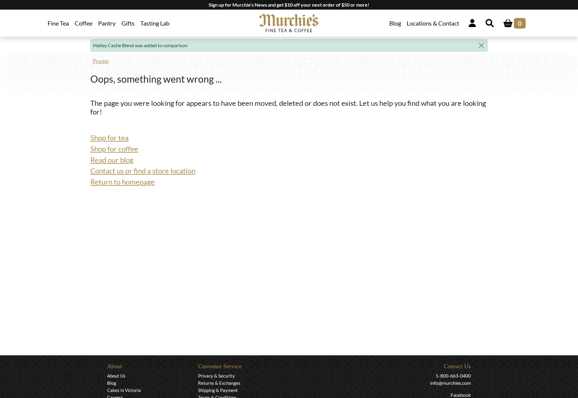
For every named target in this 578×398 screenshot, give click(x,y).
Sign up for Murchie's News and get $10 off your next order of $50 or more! (289, 5)
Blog (395, 23)
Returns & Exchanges (219, 383)
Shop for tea (109, 137)
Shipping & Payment (218, 390)
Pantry (107, 23)
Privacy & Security (216, 375)
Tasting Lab (154, 23)
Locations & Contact (433, 23)
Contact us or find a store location (142, 170)
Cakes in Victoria (124, 390)
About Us (116, 375)
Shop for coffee (114, 148)
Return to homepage (122, 181)
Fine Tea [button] (58, 23)
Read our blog (111, 159)
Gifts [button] (128, 23)
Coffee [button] (83, 23)
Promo (101, 61)
